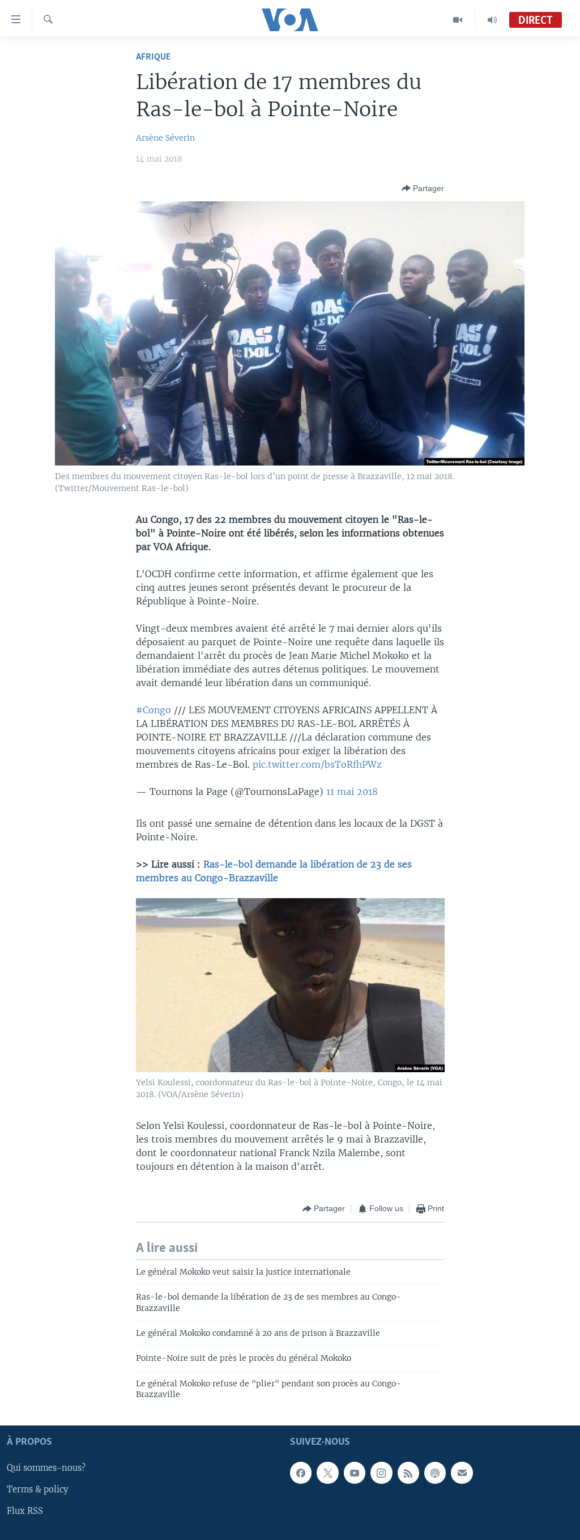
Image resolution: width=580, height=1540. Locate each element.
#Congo (153, 710)
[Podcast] (435, 1472)
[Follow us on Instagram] (381, 1472)
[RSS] (408, 1472)
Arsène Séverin (165, 138)
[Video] (458, 19)
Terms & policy (37, 1489)
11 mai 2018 (352, 791)
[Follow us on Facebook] (301, 1472)
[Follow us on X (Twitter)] (327, 1472)
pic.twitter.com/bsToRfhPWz (317, 764)
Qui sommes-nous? (46, 1468)
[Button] (423, 188)
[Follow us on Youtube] (354, 1472)
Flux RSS (25, 1511)
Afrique (153, 57)
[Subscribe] (461, 1472)
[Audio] (492, 19)
